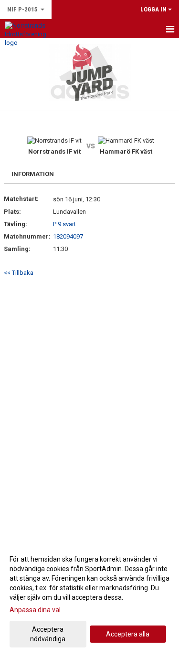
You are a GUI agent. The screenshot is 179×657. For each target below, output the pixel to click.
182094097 (68, 236)
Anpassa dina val (35, 610)
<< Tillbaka (18, 272)
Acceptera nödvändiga (47, 634)
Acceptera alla (127, 634)
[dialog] (89, 598)
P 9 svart (64, 224)
